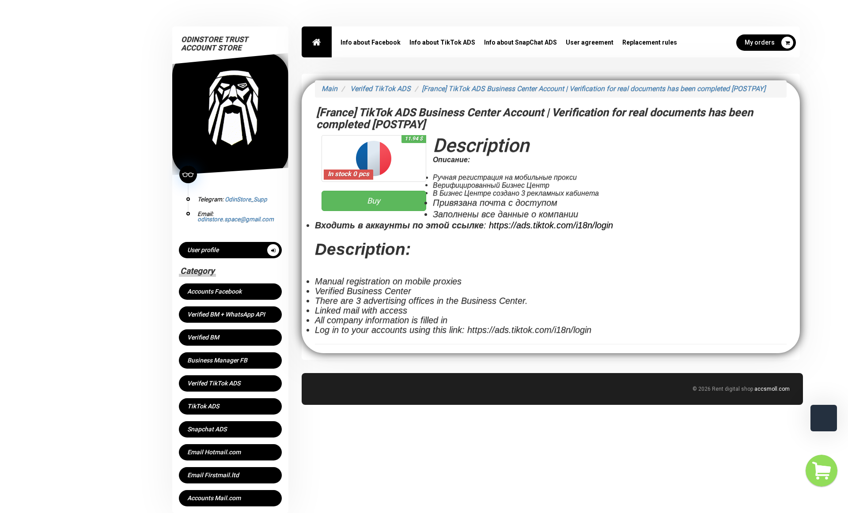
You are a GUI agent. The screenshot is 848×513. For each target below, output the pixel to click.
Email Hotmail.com (214, 452)
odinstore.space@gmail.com (235, 219)
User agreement (589, 42)
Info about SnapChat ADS (520, 42)
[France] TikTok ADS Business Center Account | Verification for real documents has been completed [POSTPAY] (593, 88)
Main (329, 88)
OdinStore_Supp (246, 199)
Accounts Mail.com (214, 498)
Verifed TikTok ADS (213, 383)
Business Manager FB (217, 360)
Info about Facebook (371, 42)
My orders (760, 42)
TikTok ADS (203, 406)
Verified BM (203, 337)
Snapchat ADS (207, 429)
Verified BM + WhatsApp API (226, 314)
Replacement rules (649, 42)
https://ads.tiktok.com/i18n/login (551, 225)
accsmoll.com (772, 389)
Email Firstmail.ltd (213, 475)
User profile (203, 249)
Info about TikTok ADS (442, 42)
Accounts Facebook (214, 291)
